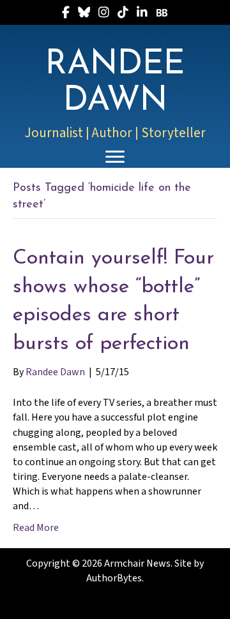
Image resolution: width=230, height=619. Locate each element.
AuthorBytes (114, 578)
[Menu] (115, 157)
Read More (36, 528)
